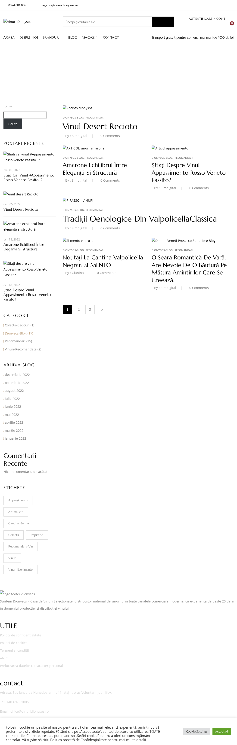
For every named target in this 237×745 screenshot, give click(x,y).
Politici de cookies (13, 643)
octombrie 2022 (17, 382)
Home (104, 77)
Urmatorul (101, 309)
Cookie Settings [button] (196, 731)
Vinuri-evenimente (20, 570)
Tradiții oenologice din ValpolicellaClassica (140, 219)
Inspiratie (37, 535)
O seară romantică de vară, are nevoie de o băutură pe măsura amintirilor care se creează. (189, 269)
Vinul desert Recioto (20, 209)
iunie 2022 (13, 406)
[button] (230, 26)
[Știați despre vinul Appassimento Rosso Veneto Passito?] (170, 148)
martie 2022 (14, 430)
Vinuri (12, 558)
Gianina (78, 273)
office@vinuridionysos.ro (29, 711)
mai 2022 (12, 414)
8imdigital (79, 136)
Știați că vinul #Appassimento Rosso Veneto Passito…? (28, 177)
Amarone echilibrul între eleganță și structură (23, 246)
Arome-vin (15, 512)
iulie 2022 (12, 398)
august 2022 (14, 390)
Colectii (13, 535)
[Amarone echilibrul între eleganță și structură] (83, 148)
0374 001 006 (17, 5)
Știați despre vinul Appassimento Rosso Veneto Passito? (27, 294)
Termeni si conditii (14, 650)
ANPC (4, 658)
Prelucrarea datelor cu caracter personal (31, 665)
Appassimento (18, 500)
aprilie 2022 (14, 422)
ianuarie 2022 (15, 438)
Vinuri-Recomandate (21, 349)
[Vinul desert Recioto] (77, 108)
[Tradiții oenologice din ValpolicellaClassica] (78, 200)
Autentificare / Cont (207, 18)
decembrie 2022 (17, 374)
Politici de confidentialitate (20, 635)
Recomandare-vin (20, 546)
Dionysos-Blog (16, 333)
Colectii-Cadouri (17, 325)
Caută (7, 107)
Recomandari (15, 341)
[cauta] (163, 22)
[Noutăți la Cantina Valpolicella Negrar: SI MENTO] (78, 240)
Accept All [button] (221, 731)
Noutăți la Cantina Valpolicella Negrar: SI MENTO (103, 261)
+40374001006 (17, 702)
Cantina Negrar (18, 523)
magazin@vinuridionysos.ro (59, 5)
